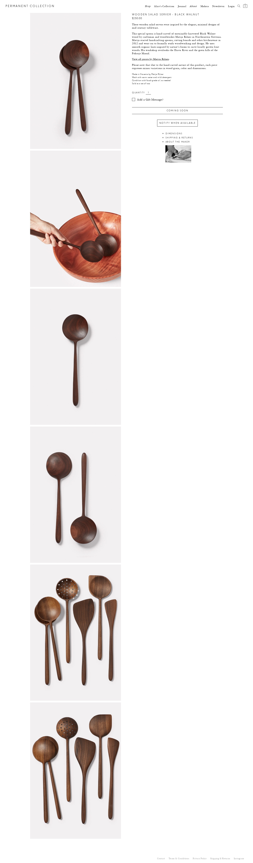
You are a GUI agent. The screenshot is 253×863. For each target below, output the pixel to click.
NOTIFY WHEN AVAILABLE (177, 123)
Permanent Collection (30, 6)
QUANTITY (138, 93)
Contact (161, 859)
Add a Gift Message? (150, 99)
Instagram (239, 859)
